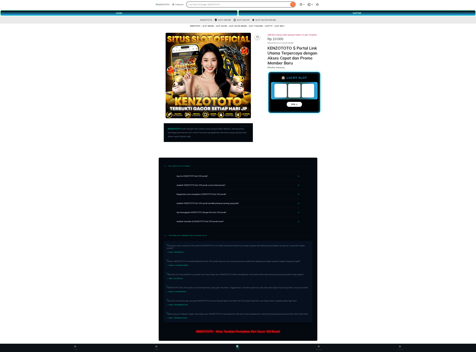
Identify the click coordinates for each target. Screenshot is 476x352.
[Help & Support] (302, 4)
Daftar (238, 350)
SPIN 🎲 (294, 104)
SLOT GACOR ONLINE (238, 26)
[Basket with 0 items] (317, 4)
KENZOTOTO (195, 26)
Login (157, 349)
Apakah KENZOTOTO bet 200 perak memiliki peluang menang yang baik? (208, 203)
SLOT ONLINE (208, 26)
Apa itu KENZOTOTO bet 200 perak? (192, 176)
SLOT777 (269, 26)
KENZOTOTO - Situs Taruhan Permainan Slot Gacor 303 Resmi (238, 331)
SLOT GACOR (221, 26)
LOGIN (119, 13)
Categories (179, 4)
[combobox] (238, 4)
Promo (75, 349)
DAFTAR (357, 13)
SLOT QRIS (279, 26)
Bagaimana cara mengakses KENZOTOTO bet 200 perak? (201, 194)
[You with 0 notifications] (310, 4)
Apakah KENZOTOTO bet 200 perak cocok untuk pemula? (201, 185)
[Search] (293, 4)
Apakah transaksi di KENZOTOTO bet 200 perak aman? (200, 221)
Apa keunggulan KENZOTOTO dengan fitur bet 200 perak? (201, 212)
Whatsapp (319, 349)
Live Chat (400, 349)
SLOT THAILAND (256, 26)
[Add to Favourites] (257, 36)
